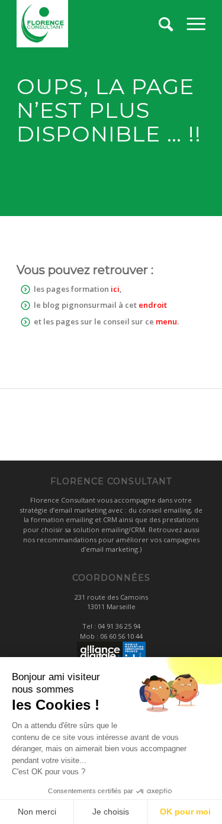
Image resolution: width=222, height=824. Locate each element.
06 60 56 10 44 (121, 636)
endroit (153, 305)
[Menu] (195, 23)
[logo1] (92, 23)
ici (115, 289)
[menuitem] (195, 23)
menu (166, 321)
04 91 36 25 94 (119, 626)
